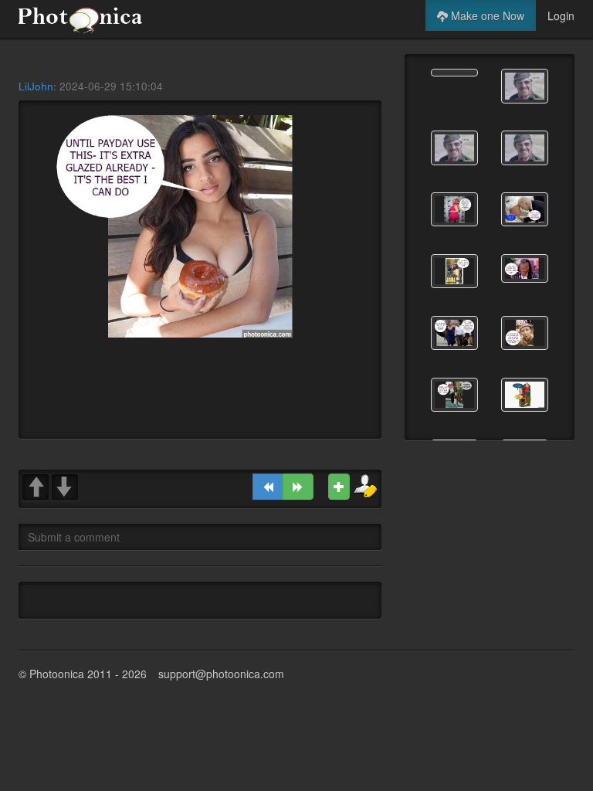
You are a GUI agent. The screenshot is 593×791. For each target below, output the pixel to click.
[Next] (298, 487)
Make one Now (486, 15)
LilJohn (36, 86)
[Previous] (267, 487)
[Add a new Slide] (339, 487)
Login (560, 15)
